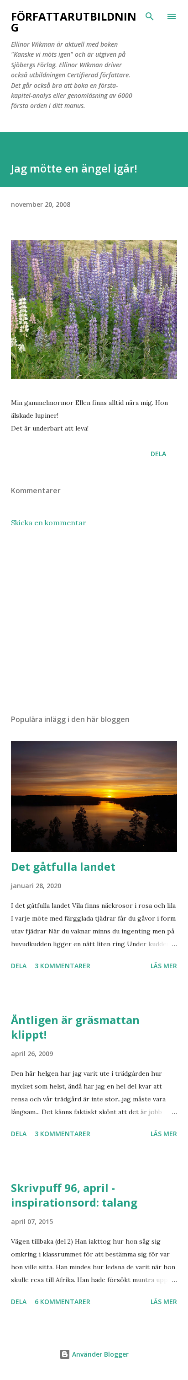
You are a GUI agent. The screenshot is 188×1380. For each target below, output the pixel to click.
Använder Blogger (99, 1354)
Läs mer (164, 965)
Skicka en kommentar (48, 522)
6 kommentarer (62, 1301)
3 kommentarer (62, 965)
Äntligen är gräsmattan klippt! (75, 1027)
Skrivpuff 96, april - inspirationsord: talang (74, 1195)
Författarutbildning (73, 22)
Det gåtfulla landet (63, 866)
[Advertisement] (94, 621)
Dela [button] (158, 453)
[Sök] (149, 16)
